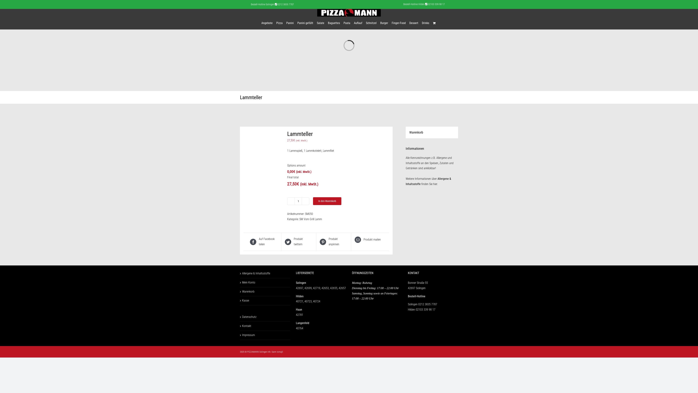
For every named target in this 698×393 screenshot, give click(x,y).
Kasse (245, 300)
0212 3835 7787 (427, 304)
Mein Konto (248, 282)
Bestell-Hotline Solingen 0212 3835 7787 (272, 4)
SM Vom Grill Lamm (310, 219)
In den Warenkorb (327, 201)
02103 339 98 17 (425, 309)
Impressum (248, 335)
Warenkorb (248, 291)
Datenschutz (249, 317)
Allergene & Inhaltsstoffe (256, 273)
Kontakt (246, 326)
